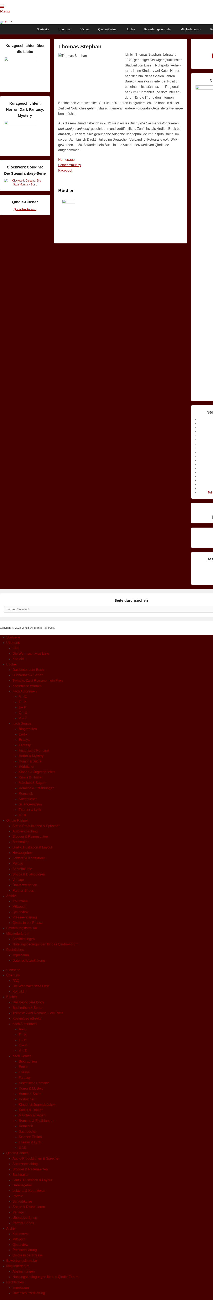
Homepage (66, 159)
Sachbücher (28, 799)
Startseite (43, 29)
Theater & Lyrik (30, 809)
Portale (17, 863)
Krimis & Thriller (30, 777)
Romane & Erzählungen (36, 788)
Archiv (131, 29)
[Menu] (2, 6)
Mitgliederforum (191, 29)
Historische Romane (34, 750)
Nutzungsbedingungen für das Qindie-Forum (45, 944)
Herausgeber (22, 852)
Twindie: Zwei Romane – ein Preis (37, 680)
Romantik (26, 793)
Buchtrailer (20, 842)
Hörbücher (26, 766)
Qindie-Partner (108, 29)
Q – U (23, 712)
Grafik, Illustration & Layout (32, 847)
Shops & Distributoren (28, 874)
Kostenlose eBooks (26, 686)
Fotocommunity (69, 165)
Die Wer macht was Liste (30, 653)
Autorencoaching (25, 831)
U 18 (22, 815)
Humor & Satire (30, 761)
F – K (23, 702)
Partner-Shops (23, 890)
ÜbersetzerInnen (24, 885)
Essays (24, 739)
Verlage (18, 879)
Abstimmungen (23, 939)
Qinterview (20, 912)
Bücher (84, 29)
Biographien (28, 729)
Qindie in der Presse (27, 922)
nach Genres (21, 723)
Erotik (23, 734)
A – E (23, 696)
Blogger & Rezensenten (30, 836)
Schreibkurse (22, 869)
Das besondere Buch (28, 669)
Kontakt (18, 659)
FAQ (15, 648)
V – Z (23, 718)
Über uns (64, 29)
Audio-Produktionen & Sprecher (35, 826)
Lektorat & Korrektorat (28, 858)
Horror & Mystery (31, 756)
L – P (22, 707)
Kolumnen (20, 901)
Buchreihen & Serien (27, 675)
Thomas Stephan (80, 46)
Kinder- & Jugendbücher (37, 772)
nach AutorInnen (24, 691)
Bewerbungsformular (157, 29)
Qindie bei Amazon (25, 209)
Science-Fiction (30, 804)
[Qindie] (106, 22)
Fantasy (25, 745)
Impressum (20, 955)
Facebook (65, 170)
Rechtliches (15, 949)
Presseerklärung (24, 917)
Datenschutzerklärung (28, 960)
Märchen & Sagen (32, 782)
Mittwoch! (19, 906)
